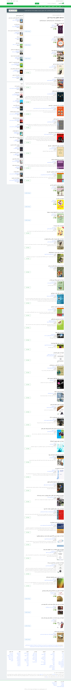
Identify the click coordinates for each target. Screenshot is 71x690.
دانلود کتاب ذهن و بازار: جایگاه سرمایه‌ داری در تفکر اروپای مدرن (52, 604)
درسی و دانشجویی (52, 665)
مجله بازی (19, 655)
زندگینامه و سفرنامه (61, 661)
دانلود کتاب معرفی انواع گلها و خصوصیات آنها (56, 378)
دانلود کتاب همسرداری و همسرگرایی (57, 319)
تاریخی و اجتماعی (10, 656)
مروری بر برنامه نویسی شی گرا (32, 568)
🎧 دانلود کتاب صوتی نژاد (59, 23)
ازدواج (49, 324)
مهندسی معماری (34, 655)
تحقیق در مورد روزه (46, 298)
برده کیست (46, 110)
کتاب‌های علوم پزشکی (51, 393)
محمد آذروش (17, 139)
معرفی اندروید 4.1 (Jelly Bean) (30, 256)
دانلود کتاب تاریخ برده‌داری (59, 631)
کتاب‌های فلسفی (51, 148)
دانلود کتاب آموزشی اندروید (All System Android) (55, 577)
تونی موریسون (53, 25)
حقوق (54, 664)
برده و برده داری (27, 69)
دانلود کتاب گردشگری (39, 487)
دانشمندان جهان (27, 514)
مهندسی (49, 6)
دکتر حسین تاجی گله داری (50, 20)
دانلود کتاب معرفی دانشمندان (59, 352)
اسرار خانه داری (31, 84)
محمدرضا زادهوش (16, 132)
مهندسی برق (35, 656)
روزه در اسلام (42, 301)
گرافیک (44, 663)
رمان (63, 654)
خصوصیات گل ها (45, 382)
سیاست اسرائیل (37, 499)
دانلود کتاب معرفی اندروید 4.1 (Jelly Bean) (56, 252)
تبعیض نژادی (31, 244)
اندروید (52, 256)
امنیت (44, 655)
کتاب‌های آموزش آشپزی (50, 80)
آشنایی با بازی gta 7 (42, 422)
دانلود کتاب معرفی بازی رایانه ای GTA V (57, 417)
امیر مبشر (17, 166)
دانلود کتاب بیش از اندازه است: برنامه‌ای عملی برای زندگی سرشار (52, 618)
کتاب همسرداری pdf (50, 325)
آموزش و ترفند (43, 654)
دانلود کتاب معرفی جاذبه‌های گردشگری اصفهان (55, 482)
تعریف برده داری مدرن (46, 112)
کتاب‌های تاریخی (17, 38)
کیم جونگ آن (17, 160)
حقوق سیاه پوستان (40, 244)
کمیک (63, 659)
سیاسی (54, 661)
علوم (56, 6)
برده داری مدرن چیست (35, 110)
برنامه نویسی (44, 570)
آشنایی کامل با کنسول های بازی (39, 136)
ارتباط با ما (62, 682)
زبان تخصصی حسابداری (51, 178)
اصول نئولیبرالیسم (37, 527)
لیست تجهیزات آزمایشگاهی (35, 446)
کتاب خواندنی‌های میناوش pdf (44, 100)
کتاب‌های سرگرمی (17, 181)
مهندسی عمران (35, 654)
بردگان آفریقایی (45, 244)
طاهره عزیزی (53, 240)
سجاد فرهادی (53, 406)
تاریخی (54, 656)
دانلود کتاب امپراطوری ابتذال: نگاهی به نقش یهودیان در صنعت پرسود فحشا (50, 495)
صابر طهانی (53, 456)
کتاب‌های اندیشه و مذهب (16, 101)
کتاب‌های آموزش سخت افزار (50, 552)
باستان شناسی (42, 634)
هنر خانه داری (47, 82)
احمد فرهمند (53, 366)
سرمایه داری (52, 593)
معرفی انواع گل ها (50, 382)
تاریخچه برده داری (37, 70)
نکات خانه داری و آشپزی (44, 231)
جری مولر (54, 606)
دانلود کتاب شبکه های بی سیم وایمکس (57, 365)
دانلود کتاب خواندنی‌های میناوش (58, 91)
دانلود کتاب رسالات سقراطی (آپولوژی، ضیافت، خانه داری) (54, 508)
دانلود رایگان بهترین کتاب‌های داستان (14, 88)
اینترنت (44, 653)
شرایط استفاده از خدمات (60, 686)
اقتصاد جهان (44, 530)
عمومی (45, 6)
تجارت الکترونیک (43, 658)
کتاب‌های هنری (52, 457)
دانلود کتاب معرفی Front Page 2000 (57, 343)
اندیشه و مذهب (52, 654)
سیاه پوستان (35, 244)
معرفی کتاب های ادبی (45, 97)
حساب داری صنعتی (47, 125)
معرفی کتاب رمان (37, 473)
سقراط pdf (50, 515)
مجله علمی (19, 661)
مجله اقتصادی (18, 658)
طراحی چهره (49, 460)
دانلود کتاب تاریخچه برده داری (58, 64)
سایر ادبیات (62, 666)
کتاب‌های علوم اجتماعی (36, 108)
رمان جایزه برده (32, 646)
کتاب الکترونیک (42, 569)
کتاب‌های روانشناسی (16, 133)
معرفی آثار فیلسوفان (46, 151)
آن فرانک (17, 76)
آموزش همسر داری (41, 324)
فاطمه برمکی (53, 52)
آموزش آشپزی (39, 231)
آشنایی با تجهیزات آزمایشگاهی (43, 446)
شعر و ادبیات (11, 653)
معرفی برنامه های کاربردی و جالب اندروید (38, 583)
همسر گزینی (29, 324)
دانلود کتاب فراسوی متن (59, 468)
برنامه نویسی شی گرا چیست (33, 570)
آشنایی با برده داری (32, 69)
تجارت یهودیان (42, 499)
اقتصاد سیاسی (36, 529)
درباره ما (63, 684)
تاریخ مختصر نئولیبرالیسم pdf (44, 527)
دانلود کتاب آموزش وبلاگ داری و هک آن (57, 280)
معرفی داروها (51, 395)
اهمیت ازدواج (46, 324)
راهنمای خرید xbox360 (43, 139)
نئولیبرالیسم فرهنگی (42, 529)
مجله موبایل (18, 654)
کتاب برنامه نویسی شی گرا (36, 569)
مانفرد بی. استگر (53, 524)
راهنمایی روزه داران (34, 299)
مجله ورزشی (18, 659)
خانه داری (52, 39)
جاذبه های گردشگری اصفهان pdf (51, 488)
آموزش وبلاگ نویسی (50, 285)
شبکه (44, 660)
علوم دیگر (53, 669)
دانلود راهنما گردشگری (29, 487)
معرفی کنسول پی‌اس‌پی (28, 139)
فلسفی (54, 663)
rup (48, 542)
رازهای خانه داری (54, 85)
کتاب (56, 675)
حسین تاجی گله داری (43, 20)
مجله (41, 6)
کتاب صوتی (37, 6)
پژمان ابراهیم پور (16, 63)
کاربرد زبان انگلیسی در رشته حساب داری (47, 177)
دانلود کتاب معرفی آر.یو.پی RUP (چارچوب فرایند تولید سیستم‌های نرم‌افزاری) (50, 536)
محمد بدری (53, 537)
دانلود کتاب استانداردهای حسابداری (57, 159)
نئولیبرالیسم (51, 530)
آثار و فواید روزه (39, 299)
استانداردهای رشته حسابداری (41, 166)
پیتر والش (54, 619)
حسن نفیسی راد (53, 107)
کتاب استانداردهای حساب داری (32, 166)
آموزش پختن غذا (34, 231)
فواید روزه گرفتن (37, 298)
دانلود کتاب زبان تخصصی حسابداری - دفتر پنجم (55, 171)
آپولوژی (45, 514)
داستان (63, 653)
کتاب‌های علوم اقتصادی (50, 108)
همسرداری (52, 324)
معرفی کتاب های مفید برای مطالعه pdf (50, 98)
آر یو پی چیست (37, 541)
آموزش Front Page (50, 347)
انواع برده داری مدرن (41, 110)
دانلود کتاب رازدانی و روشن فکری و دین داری (56, 266)
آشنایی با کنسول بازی (32, 136)
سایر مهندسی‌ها (35, 661)
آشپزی (28, 654)
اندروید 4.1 (49, 256)
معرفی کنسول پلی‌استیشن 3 (36, 139)
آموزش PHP (51, 338)
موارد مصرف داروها (42, 395)
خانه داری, (27, 84)
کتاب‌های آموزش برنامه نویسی (15, 64)
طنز (63, 658)
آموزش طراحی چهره (37, 460)
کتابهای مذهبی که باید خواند (45, 96)
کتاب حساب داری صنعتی (39, 124)
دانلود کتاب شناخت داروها (59, 391)
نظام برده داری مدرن (29, 110)
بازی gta (38, 422)
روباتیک (36, 660)
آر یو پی (33, 541)
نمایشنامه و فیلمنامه (61, 663)
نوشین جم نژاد (17, 119)
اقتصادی (53, 653)
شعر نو (63, 656)
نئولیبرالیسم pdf (51, 527)
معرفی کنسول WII (39, 140)
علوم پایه (53, 668)
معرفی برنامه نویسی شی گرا (48, 569)
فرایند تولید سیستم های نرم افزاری (38, 542)
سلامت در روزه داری (28, 299)
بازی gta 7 (52, 422)
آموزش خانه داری (42, 84)
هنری (28, 664)
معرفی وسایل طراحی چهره (44, 460)
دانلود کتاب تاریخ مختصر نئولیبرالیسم (57, 522)
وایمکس (52, 370)
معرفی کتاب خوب (33, 100)
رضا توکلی (54, 419)
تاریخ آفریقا (52, 634)
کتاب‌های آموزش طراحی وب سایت (49, 335)
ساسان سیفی (53, 281)
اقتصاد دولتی (40, 530)
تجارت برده (51, 499)
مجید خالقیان (17, 57)
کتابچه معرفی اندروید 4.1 (38, 256)
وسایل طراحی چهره (32, 460)
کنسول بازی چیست (47, 136)
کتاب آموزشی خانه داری (41, 82)
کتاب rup (55, 542)
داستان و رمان (11, 654)
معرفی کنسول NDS (44, 140)
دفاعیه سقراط (39, 514)
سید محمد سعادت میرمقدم (51, 354)
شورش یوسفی (53, 147)
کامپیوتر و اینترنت (43, 664)
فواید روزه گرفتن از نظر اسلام (31, 298)
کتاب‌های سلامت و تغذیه (16, 44)
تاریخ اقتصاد (47, 607)
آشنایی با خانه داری (36, 84)
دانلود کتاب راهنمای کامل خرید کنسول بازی (56, 132)
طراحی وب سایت (43, 661)
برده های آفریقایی (49, 245)
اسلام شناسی (51, 298)
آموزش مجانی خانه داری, (48, 84)
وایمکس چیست (43, 370)
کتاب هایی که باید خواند (31, 98)
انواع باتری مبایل (52, 556)
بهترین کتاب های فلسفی (30, 473)
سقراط (52, 514)
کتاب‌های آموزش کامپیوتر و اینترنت (49, 134)
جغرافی (54, 658)
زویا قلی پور (17, 125)
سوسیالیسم (27, 529)
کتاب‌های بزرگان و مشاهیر (16, 20)
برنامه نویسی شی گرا (40, 570)
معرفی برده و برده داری (50, 69)
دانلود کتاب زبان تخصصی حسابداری (57, 306)
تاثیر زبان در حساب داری (38, 177)
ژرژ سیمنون (17, 106)
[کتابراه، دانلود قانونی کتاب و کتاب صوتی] (54, 29)
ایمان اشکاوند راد (53, 551)
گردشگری (34, 487)
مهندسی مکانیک (34, 658)
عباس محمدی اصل (52, 592)
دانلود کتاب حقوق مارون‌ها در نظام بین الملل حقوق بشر (54, 239)
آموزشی (12, 660)
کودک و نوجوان (27, 660)
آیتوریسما (54, 483)
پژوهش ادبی (51, 473)
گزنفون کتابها (54, 515)
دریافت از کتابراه (27, 31)
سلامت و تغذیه (26, 659)
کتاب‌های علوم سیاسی (43, 108)
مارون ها (52, 244)
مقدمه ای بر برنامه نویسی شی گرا (40, 568)
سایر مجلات (18, 665)
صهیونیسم (45, 499)
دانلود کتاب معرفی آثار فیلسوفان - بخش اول (56, 145)
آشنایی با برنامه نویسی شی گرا (51, 570)
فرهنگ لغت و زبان (61, 664)
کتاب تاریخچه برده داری (38, 69)
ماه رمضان (52, 301)
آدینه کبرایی (53, 186)
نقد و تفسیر (47, 473)
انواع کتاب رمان (51, 96)
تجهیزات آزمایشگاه (50, 446)
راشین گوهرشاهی (53, 294)
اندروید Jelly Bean (45, 256)
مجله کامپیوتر (18, 653)
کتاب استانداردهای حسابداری (49, 164)
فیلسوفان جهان (51, 151)
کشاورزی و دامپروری (52, 666)
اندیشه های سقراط (40, 515)
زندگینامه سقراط (49, 514)
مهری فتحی (53, 79)
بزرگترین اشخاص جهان (33, 514)
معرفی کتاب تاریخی (43, 473)
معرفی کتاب (37, 100)
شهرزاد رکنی (53, 227)
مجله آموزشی (18, 660)
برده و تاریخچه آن (53, 70)
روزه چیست (41, 298)
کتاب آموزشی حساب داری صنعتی (48, 124)
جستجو (37, 3)
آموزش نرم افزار (51, 542)
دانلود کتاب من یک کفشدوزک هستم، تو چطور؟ (55, 212)
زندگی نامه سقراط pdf (46, 515)
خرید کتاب (55, 685)
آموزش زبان (62, 665)
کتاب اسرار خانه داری (35, 82)
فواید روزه (39, 301)
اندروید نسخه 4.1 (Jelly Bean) (37, 582)
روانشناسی (53, 659)
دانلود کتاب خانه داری (60, 198)
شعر (63, 655)
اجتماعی (53, 26)
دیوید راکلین (17, 19)
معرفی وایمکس (48, 370)
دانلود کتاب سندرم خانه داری (59, 37)
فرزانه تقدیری (17, 113)
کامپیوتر (53, 6)
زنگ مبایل (48, 556)
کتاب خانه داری (29, 82)
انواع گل (42, 382)
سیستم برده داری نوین (53, 112)
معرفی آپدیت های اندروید (44, 582)
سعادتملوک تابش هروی (52, 320)
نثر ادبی (63, 660)
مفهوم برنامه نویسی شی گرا (49, 568)
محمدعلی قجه (17, 173)
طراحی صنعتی (35, 653)
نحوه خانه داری (51, 82)
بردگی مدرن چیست (50, 110)
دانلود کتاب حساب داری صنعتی (32, 125)
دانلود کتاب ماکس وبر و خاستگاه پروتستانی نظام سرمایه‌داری (53, 590)
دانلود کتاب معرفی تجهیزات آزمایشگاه (57, 441)
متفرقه (28, 665)
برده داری (49, 70)
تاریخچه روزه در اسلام (48, 301)
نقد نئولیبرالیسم (32, 527)
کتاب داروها (47, 395)
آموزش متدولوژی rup (29, 541)
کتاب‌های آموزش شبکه (50, 368)
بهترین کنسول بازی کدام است (41, 138)
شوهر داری (37, 324)
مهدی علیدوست (53, 334)
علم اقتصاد (47, 530)
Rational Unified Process (42, 541)
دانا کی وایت (53, 38)
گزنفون (54, 510)
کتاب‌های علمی (52, 267)
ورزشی (28, 663)
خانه (63, 6)
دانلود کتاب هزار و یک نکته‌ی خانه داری (57, 185)
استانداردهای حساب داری (49, 166)
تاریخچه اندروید (51, 582)
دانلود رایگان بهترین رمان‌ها (15, 26)
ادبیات (60, 6)
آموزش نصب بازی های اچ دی (49, 583)
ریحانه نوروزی (17, 25)
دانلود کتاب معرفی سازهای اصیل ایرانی (57, 404)
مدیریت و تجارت (11, 658)
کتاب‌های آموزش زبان (16, 140)
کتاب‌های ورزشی (17, 167)
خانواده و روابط (27, 655)
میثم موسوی (53, 92)
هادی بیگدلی (17, 100)
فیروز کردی (53, 120)
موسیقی (27, 661)
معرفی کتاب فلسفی (37, 96)
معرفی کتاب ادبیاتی (51, 97)
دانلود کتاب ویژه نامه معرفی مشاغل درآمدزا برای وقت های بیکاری (52, 428)
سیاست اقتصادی (31, 529)
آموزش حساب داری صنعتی (32, 124)
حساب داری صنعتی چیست (41, 125)
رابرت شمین (17, 32)
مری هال (54, 633)
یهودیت (49, 499)
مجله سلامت (18, 663)
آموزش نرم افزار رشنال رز (50, 541)
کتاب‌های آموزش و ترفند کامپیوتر (49, 254)
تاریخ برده (46, 70)
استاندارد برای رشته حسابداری (41, 164)
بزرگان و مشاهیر (26, 653)
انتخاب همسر (33, 324)
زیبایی (28, 656)
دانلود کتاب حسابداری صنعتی (59, 119)
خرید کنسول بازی (33, 138)
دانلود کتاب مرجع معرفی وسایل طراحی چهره (56, 454)
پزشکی (54, 655)
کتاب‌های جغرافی (46, 484)
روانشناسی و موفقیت (10, 655)
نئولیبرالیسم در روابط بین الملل (49, 529)
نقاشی (52, 460)
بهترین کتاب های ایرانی (38, 97)
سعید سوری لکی (16, 70)
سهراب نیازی (53, 65)
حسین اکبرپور (53, 430)
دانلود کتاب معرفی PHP (59, 332)
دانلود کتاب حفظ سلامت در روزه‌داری (57, 293)
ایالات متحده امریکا (47, 634)
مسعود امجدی (53, 564)
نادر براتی (17, 87)
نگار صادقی (53, 200)
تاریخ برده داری (43, 70)
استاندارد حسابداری (33, 164)
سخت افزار (44, 659)
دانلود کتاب (27, 72)
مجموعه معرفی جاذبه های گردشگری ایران (47, 487)
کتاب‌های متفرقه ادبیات (16, 154)
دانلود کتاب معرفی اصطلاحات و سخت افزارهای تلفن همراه (53, 549)
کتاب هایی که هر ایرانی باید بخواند (40, 98)
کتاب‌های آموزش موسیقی (50, 407)
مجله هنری (19, 664)
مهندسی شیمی (35, 659)
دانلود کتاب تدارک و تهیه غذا (59, 225)
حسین (54, 442)
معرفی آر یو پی (45, 542)
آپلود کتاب (10, 3)
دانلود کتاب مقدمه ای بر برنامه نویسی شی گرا (56, 562)
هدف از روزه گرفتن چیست (45, 299)
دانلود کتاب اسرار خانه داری (59, 77)
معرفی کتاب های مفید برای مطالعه (30, 97)
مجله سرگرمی (18, 656)
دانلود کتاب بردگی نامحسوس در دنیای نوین (56, 105)
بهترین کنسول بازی (48, 138)
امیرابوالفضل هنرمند (16, 179)
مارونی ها (49, 244)
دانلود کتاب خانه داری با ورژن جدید (58, 50)
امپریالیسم (54, 530)
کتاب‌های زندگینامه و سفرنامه (50, 511)
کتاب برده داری (44, 69)
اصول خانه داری (29, 231)
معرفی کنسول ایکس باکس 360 (52, 140)
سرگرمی (27, 658)
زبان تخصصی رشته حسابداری (44, 313)
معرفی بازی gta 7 (48, 422)
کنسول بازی (51, 136)
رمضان (55, 301)
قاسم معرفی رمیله (57, 20)
